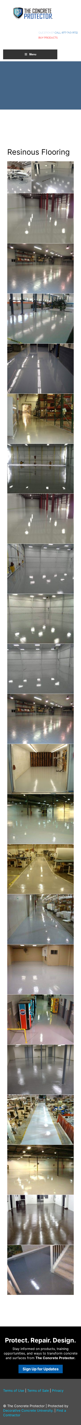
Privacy (58, 1390)
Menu (32, 54)
